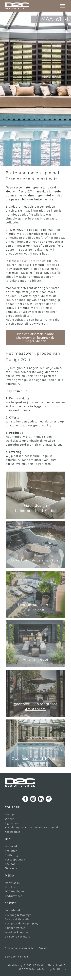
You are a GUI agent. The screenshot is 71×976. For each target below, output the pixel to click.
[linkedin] (41, 799)
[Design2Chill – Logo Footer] (20, 779)
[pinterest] (49, 799)
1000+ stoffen (31, 261)
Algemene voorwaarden (20, 948)
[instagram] (33, 799)
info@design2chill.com (51, 969)
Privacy (43, 948)
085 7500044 (26, 969)
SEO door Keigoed (16, 956)
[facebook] (25, 799)
